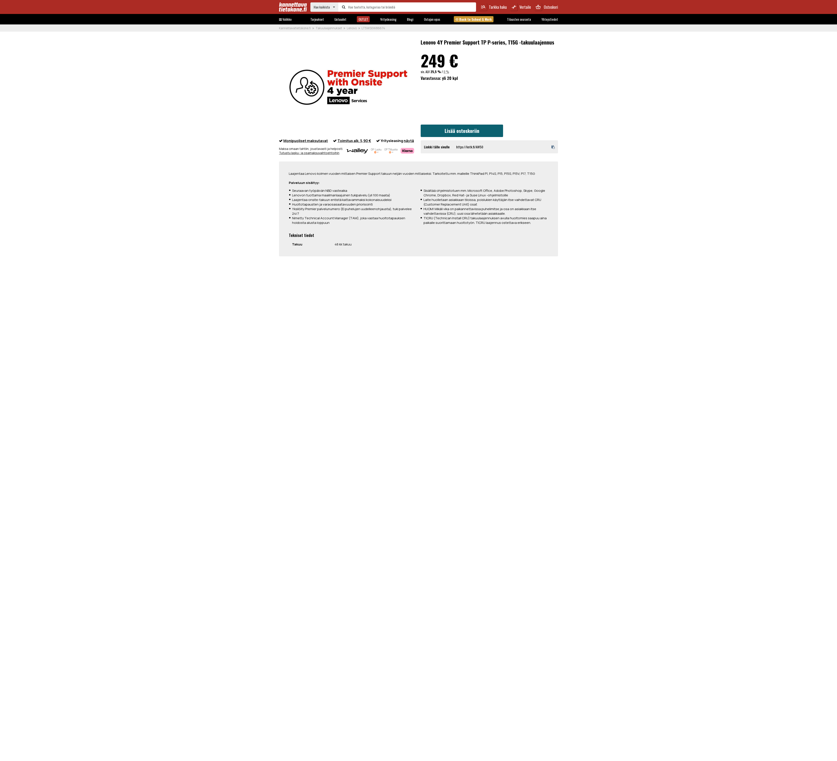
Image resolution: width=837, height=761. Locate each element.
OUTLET (363, 19)
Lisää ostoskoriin (462, 130)
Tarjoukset (317, 19)
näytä (409, 140)
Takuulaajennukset (329, 28)
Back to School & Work (473, 19)
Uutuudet (340, 19)
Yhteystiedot (549, 19)
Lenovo (352, 28)
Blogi (410, 19)
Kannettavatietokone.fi (295, 28)
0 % (446, 71)
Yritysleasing (388, 19)
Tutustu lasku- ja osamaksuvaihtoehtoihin (309, 153)
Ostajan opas (432, 19)
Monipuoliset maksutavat (305, 140)
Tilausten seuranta (519, 19)
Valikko (287, 19)
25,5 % (435, 71)
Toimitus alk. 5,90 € (354, 140)
